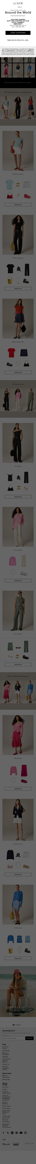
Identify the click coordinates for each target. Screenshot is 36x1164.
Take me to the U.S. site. (18, 40)
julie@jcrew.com (19, 25)
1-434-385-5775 (19, 27)
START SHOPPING (18, 33)
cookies (29, 50)
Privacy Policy (11, 50)
